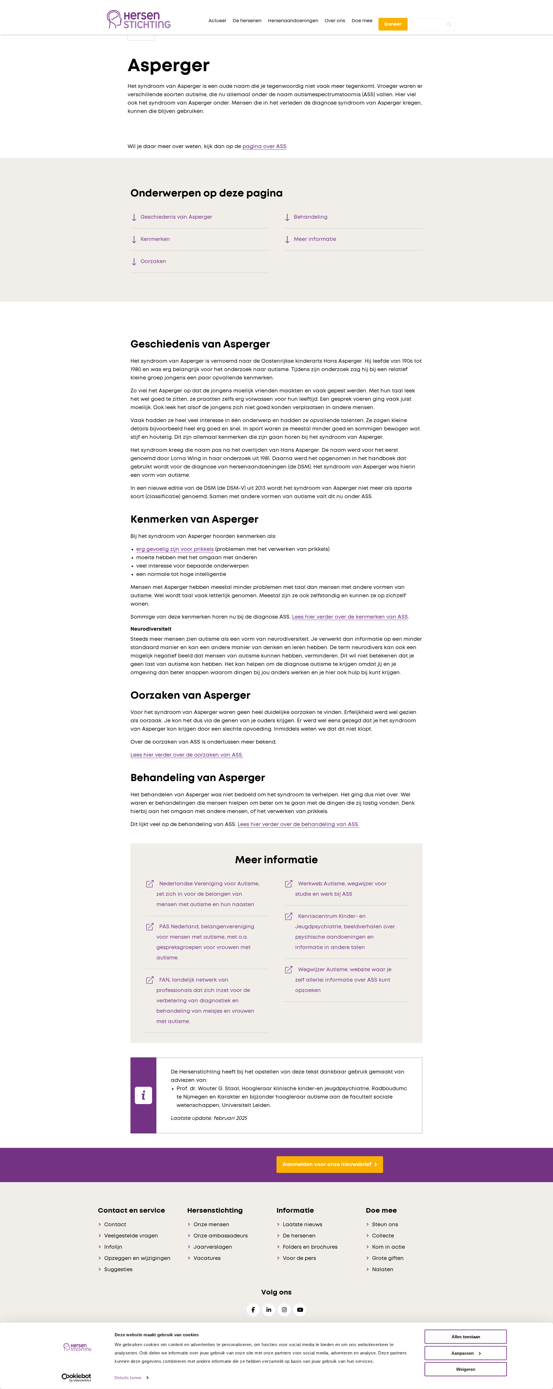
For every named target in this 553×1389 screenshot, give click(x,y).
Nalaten (382, 1269)
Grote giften (388, 1258)
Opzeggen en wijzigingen (137, 1258)
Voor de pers (299, 1258)
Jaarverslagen (213, 1247)
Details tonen (128, 1377)
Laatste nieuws (302, 1224)
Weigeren (465, 1369)
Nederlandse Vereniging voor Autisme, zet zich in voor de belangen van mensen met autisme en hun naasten (208, 894)
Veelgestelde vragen (131, 1236)
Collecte (383, 1236)
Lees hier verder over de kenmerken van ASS (350, 617)
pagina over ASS (264, 146)
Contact (115, 1224)
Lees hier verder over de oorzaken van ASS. (186, 755)
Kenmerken (155, 239)
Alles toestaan (466, 1336)
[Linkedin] (268, 1309)
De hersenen (299, 1236)
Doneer (393, 24)
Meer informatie (315, 239)
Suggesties (118, 1269)
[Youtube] (299, 1309)
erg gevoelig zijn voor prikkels (175, 549)
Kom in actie (388, 1247)
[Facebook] (253, 1309)
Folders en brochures (310, 1247)
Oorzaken (153, 261)
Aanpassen (462, 1352)
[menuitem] (217, 20)
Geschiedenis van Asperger (176, 217)
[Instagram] (284, 1309)
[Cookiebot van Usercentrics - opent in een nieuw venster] (76, 1377)
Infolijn (113, 1247)
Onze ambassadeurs (221, 1236)
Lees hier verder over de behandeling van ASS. (298, 824)
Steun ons (385, 1224)
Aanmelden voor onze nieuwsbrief (327, 1164)
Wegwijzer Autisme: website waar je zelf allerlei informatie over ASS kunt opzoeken (343, 980)
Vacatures (207, 1258)
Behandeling (310, 217)
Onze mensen (211, 1224)
